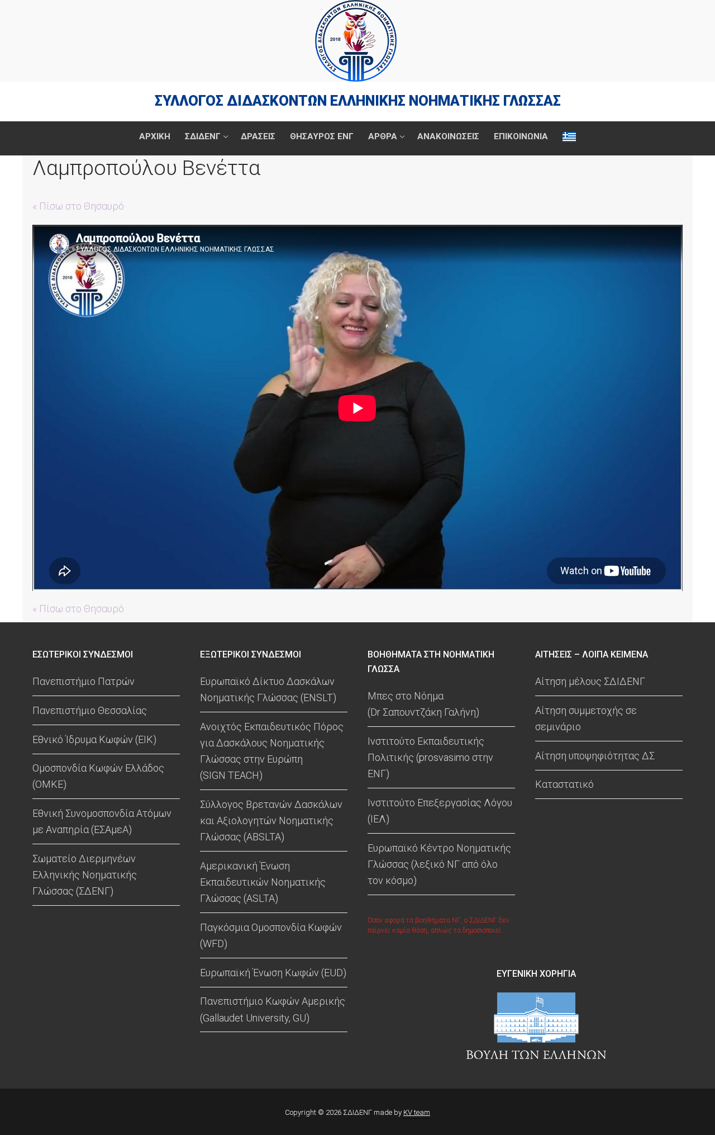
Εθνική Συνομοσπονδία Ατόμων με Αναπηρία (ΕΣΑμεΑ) (101, 821)
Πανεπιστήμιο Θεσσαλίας (89, 710)
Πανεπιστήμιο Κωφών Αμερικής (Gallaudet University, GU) (272, 1009)
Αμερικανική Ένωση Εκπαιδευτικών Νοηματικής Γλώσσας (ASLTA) (263, 882)
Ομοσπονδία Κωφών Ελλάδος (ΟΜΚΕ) (98, 776)
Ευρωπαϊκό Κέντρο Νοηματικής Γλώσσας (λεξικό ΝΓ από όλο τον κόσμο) (439, 864)
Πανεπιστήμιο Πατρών (83, 681)
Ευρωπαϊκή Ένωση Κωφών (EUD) (273, 972)
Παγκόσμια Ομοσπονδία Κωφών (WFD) (271, 935)
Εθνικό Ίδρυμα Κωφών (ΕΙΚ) (94, 739)
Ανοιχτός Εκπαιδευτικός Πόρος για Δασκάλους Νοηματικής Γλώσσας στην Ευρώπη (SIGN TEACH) (272, 751)
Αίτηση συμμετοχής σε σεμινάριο (586, 718)
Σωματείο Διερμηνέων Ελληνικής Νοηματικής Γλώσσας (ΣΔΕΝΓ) (84, 875)
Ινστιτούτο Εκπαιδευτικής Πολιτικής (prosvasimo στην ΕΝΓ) (430, 757)
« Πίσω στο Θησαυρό (78, 206)
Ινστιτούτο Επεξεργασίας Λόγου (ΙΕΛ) (440, 811)
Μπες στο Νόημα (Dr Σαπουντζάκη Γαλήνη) (423, 704)
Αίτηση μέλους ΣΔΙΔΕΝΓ (590, 681)
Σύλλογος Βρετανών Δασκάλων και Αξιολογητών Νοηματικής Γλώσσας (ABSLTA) (271, 820)
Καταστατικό (564, 784)
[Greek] (569, 136)
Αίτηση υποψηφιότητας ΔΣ (595, 756)
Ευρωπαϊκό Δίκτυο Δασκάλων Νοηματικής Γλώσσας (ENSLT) (268, 689)
